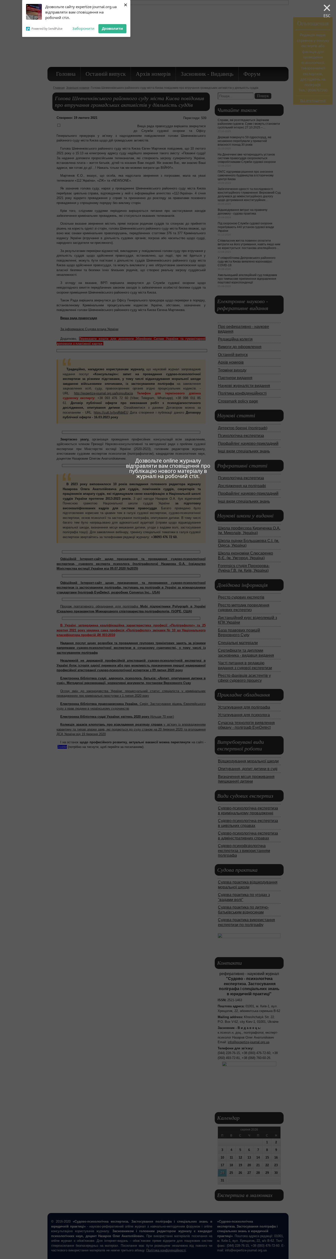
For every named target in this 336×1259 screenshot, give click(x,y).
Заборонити (83, 28)
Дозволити (112, 28)
